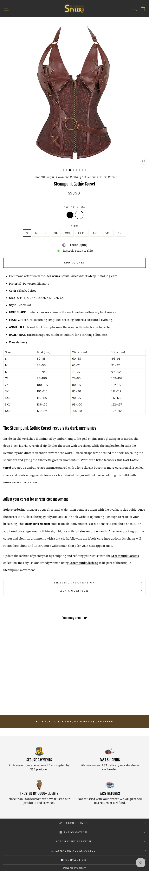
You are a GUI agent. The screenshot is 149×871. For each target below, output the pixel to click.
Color (74, 207)
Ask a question (74, 590)
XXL (67, 233)
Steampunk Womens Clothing (61, 177)
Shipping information (74, 582)
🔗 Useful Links (73, 823)
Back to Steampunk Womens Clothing (77, 721)
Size (74, 226)
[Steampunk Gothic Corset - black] (28, 692)
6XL (120, 233)
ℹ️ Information (73, 832)
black (70, 215)
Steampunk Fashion (73, 841)
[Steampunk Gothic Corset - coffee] (32, 692)
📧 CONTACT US (73, 860)
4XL (95, 233)
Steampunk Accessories (73, 850)
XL (56, 233)
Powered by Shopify (74, 868)
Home (36, 177)
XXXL (81, 233)
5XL (107, 233)
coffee (79, 215)
